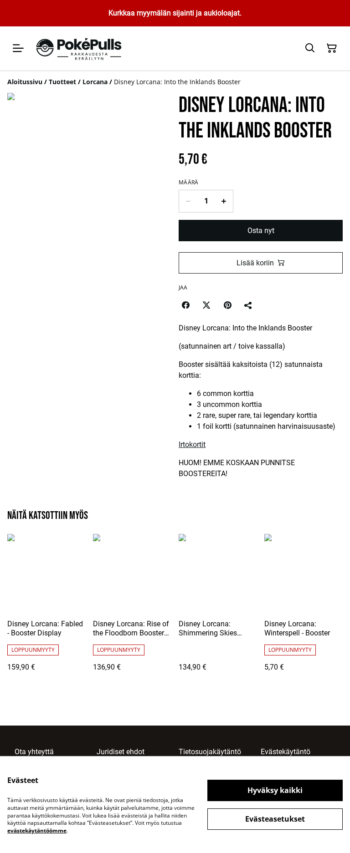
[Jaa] (248, 305)
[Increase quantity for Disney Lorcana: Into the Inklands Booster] (224, 201)
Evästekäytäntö (285, 751)
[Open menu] (18, 48)
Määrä (189, 182)
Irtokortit (192, 444)
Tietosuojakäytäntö (210, 751)
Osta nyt (260, 230)
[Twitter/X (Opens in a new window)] (206, 305)
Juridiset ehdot (120, 751)
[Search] (310, 48)
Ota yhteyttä (34, 751)
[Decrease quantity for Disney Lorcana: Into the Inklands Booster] (188, 201)
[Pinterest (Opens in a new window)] (227, 305)
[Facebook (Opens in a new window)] (185, 305)
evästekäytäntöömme (37, 830)
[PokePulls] (80, 48)
